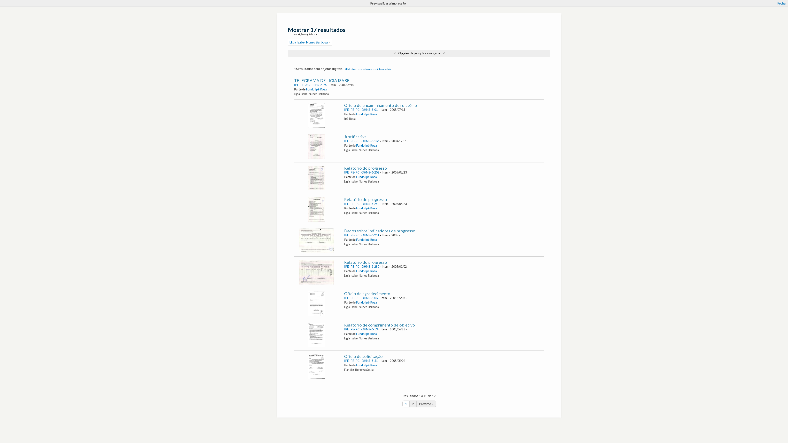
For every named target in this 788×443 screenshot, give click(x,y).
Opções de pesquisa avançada (419, 53)
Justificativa (355, 136)
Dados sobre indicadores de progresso (379, 230)
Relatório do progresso (365, 168)
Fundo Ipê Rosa (316, 89)
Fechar (782, 3)
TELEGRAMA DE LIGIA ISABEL (323, 80)
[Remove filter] (330, 42)
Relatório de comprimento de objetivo (379, 324)
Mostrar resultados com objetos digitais (369, 69)
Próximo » (426, 404)
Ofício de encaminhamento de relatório (380, 105)
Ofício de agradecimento (367, 293)
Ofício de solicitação (363, 356)
